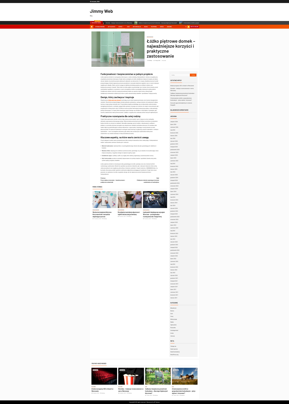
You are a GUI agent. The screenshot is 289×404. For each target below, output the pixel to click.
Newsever (149, 402)
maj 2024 (172, 197)
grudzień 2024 (174, 177)
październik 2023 (174, 216)
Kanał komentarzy (175, 352)
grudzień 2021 (174, 278)
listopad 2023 (174, 214)
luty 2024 (172, 205)
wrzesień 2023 (174, 219)
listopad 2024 (174, 180)
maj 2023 (172, 230)
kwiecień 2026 (174, 133)
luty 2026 (172, 138)
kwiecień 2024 (174, 200)
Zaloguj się (173, 346)
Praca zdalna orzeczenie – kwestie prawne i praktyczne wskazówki (113, 180)
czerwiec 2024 (174, 194)
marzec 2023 (173, 236)
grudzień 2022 (174, 244)
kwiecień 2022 (174, 267)
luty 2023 (172, 239)
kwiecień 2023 (174, 233)
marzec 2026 (173, 135)
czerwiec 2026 (174, 127)
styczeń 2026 (174, 141)
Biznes (120, 26)
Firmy (171, 316)
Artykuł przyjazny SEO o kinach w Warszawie (182, 85)
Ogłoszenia (173, 325)
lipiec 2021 (173, 289)
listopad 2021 (174, 281)
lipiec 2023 (173, 225)
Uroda (162, 26)
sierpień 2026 (174, 121)
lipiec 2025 (173, 158)
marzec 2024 (173, 202)
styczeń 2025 (174, 174)
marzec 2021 (173, 298)
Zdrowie (169, 26)
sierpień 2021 (174, 286)
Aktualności (111, 26)
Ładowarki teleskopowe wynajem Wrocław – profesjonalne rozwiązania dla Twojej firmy (154, 214)
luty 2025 (172, 172)
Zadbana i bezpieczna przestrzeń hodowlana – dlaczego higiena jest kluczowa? (140, 22)
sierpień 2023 (174, 222)
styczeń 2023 (174, 242)
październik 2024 (174, 183)
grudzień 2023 (174, 211)
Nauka (146, 26)
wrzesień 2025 (174, 152)
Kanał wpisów (174, 349)
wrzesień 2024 (174, 186)
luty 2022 (172, 272)
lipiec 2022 (173, 258)
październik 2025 (174, 149)
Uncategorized (150, 36)
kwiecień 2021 (174, 295)
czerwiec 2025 (174, 160)
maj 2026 (172, 130)
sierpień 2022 (174, 256)
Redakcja (150, 60)
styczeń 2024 (174, 208)
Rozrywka (154, 26)
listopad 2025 (174, 146)
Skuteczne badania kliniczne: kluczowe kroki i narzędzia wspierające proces (102, 214)
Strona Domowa (100, 26)
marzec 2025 (173, 169)
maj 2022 (172, 264)
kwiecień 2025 (174, 166)
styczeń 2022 (174, 275)
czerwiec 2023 (174, 228)
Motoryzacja (137, 26)
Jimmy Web (101, 11)
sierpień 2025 (174, 155)
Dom (128, 26)
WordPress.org (174, 354)
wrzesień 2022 (174, 253)
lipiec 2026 (173, 124)
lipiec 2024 (173, 191)
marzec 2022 (173, 270)
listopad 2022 (174, 247)
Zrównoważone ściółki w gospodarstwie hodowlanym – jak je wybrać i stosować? (185, 22)
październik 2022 (174, 250)
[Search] (186, 26)
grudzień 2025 (174, 144)
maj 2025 (172, 163)
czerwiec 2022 (174, 261)
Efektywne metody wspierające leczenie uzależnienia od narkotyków (148, 180)
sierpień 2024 (174, 188)
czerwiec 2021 (174, 292)
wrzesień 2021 (174, 284)
